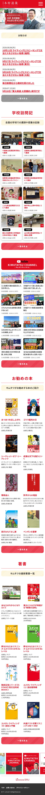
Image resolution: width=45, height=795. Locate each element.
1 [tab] (19, 28)
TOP (2, 788)
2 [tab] (22, 28)
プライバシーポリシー (22, 788)
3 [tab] (26, 28)
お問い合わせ (10, 788)
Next (41, 18)
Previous (4, 18)
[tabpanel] (22, 18)
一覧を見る (22, 98)
